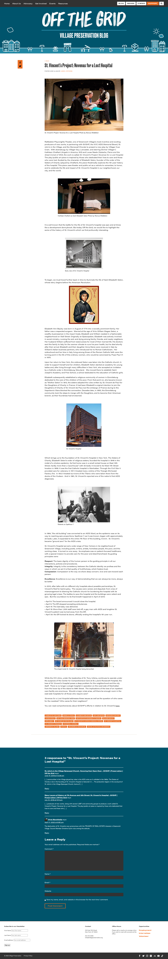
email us (123, 930)
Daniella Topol (68, 715)
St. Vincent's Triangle (53, 724)
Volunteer (144, 936)
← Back (47, 61)
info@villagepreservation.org (94, 938)
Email (47, 882)
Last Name (7, 935)
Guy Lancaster (98, 715)
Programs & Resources (77, 726)
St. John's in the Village (64, 721)
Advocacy (28, 3)
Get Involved (41, 3)
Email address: (9, 940)
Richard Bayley (108, 718)
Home (7, 3)
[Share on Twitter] (20, 66)
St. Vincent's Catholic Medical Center (88, 721)
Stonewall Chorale (70, 724)
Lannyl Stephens (66, 71)
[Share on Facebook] (20, 62)
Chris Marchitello (55, 819)
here (117, 705)
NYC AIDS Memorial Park (65, 718)
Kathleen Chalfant (113, 715)
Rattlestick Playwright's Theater (88, 718)
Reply (47, 788)
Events (52, 3)
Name (47, 874)
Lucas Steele (50, 718)
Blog (121, 3)
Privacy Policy (28, 956)
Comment (49, 849)
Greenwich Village (52, 726)
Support (152, 3)
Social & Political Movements (98, 726)
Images (130, 3)
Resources (63, 3)
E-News (141, 3)
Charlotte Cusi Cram (53, 715)
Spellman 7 (49, 721)
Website (48, 891)
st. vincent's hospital (112, 721)
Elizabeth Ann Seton (83, 715)
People (63, 726)
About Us (16, 3)
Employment (145, 930)
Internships (144, 933)
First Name (7, 930)
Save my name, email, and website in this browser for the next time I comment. (77, 899)
